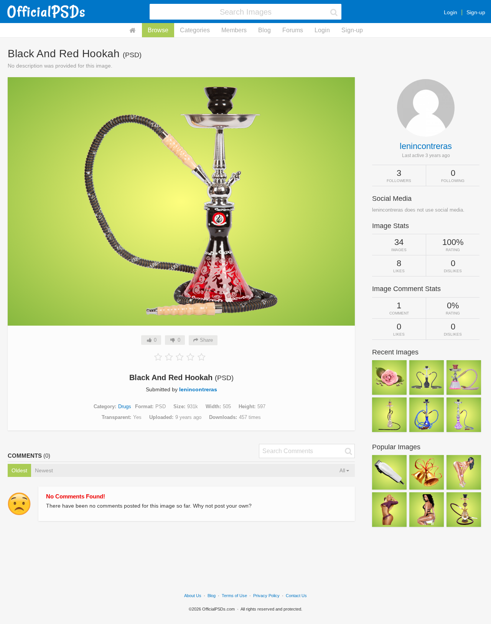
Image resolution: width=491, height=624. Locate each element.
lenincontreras (198, 389)
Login (450, 12)
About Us (192, 595)
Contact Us (296, 595)
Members (234, 30)
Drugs (124, 406)
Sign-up (475, 12)
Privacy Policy (266, 595)
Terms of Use (234, 595)
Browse (158, 30)
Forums (292, 30)
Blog (264, 30)
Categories (195, 30)
